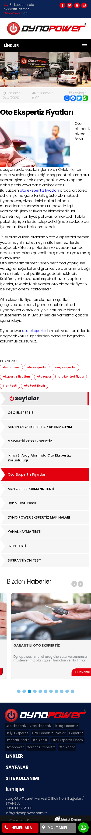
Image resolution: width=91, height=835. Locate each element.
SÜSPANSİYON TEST (24, 560)
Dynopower (15, 747)
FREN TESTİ (17, 546)
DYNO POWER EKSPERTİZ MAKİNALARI (39, 517)
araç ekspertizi (65, 367)
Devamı (75, 672)
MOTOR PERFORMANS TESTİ (31, 489)
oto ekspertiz (37, 367)
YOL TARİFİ (57, 827)
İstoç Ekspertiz (66, 726)
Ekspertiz (76, 733)
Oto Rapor (67, 747)
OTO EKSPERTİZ (21, 412)
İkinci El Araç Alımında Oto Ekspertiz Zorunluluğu (39, 458)
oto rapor (44, 376)
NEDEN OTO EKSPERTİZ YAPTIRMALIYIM (40, 426)
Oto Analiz (40, 740)
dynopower (11, 367)
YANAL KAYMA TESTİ (24, 531)
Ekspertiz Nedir (17, 740)
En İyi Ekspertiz (17, 733)
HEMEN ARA (21, 827)
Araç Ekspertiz (40, 726)
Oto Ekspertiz (16, 726)
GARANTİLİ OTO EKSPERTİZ (30, 441)
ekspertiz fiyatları (16, 376)
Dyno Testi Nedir (22, 503)
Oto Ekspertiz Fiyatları (27, 474)
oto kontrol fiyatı (71, 376)
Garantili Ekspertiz (41, 747)
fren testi (10, 386)
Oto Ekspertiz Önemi (67, 740)
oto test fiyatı (34, 386)
